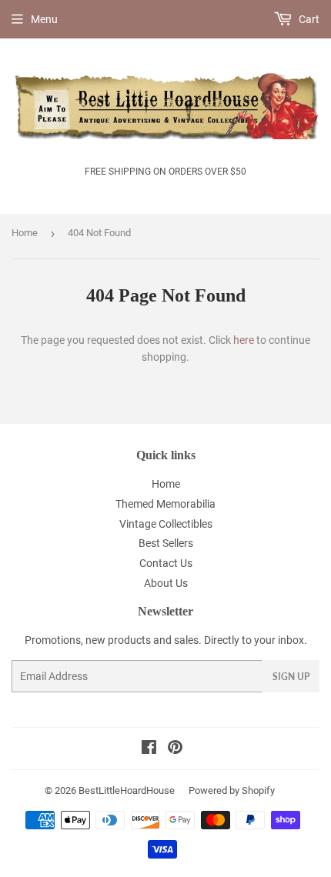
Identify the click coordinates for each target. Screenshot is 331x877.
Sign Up (290, 676)
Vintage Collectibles (165, 524)
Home (25, 232)
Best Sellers (166, 543)
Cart (307, 19)
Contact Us (165, 563)
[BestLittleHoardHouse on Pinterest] (175, 749)
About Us (166, 583)
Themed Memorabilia (165, 504)
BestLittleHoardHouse (127, 790)
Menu (44, 19)
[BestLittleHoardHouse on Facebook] (149, 749)
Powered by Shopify (232, 790)
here (243, 340)
